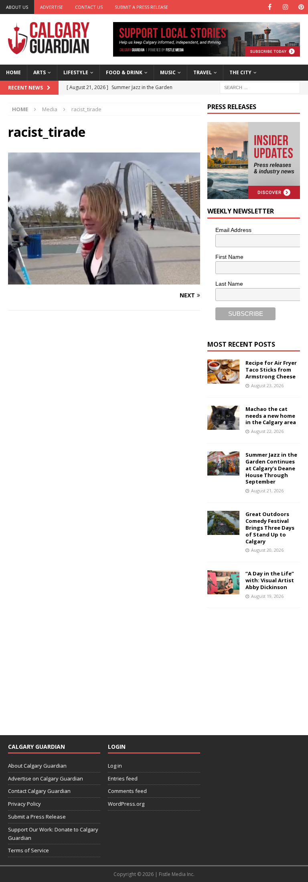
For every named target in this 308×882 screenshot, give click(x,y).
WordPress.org (126, 803)
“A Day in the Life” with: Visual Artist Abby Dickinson (269, 580)
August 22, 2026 (267, 431)
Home (13, 72)
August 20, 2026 (267, 550)
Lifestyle (75, 72)
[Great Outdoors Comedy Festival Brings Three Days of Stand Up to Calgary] (223, 523)
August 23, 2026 (267, 385)
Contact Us (89, 7)
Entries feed (123, 778)
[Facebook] (270, 7)
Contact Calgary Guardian (39, 791)
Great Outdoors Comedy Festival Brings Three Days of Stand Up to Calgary (269, 527)
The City (240, 72)
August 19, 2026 (267, 596)
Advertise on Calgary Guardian (45, 778)
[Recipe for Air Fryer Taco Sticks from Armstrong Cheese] (223, 372)
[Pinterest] (301, 7)
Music (168, 72)
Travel (202, 72)
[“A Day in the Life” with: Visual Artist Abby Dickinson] (223, 582)
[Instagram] (285, 7)
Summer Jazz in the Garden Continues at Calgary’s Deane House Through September (271, 468)
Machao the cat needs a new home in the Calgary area (270, 415)
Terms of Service (28, 850)
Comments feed (127, 791)
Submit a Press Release (141, 7)
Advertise (51, 7)
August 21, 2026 (267, 491)
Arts (39, 72)
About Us (17, 7)
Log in (115, 765)
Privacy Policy (24, 803)
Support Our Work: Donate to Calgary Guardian (53, 833)
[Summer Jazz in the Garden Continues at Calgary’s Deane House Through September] (223, 463)
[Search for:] (260, 87)
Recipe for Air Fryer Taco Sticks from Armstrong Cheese (271, 369)
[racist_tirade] (104, 280)
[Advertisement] (257, 666)
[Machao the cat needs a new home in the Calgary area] (223, 418)
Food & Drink (124, 72)
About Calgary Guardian (37, 765)
